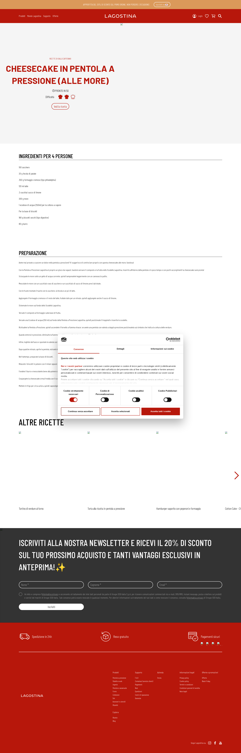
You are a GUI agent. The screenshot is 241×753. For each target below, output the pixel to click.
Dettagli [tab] (120, 349)
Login (200, 15)
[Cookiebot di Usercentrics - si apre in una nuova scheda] (168, 340)
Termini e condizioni (186, 684)
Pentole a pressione (119, 678)
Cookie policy (184, 681)
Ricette (115, 717)
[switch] (105, 400)
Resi (136, 688)
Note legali (183, 691)
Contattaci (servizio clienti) (144, 681)
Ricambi (115, 705)
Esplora (116, 712)
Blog (114, 721)
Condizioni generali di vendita (190, 688)
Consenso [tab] (79, 349)
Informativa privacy (50, 594)
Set (114, 698)
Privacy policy (184, 678)
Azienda (160, 672)
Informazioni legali (187, 672)
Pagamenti (138, 684)
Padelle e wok (117, 681)
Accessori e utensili (119, 701)
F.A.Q (136, 678)
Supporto (138, 672)
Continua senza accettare (80, 411)
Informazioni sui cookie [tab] (162, 349)
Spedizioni (138, 691)
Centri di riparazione (142, 695)
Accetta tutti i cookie (160, 411)
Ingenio (115, 684)
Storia (159, 678)
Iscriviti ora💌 (162, 4)
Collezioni (116, 695)
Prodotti (116, 672)
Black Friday (206, 681)
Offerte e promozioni (210, 672)
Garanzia (138, 698)
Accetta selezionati (120, 411)
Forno (115, 691)
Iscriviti (51, 607)
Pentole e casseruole (120, 688)
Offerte (55, 15)
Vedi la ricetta (60, 106)
